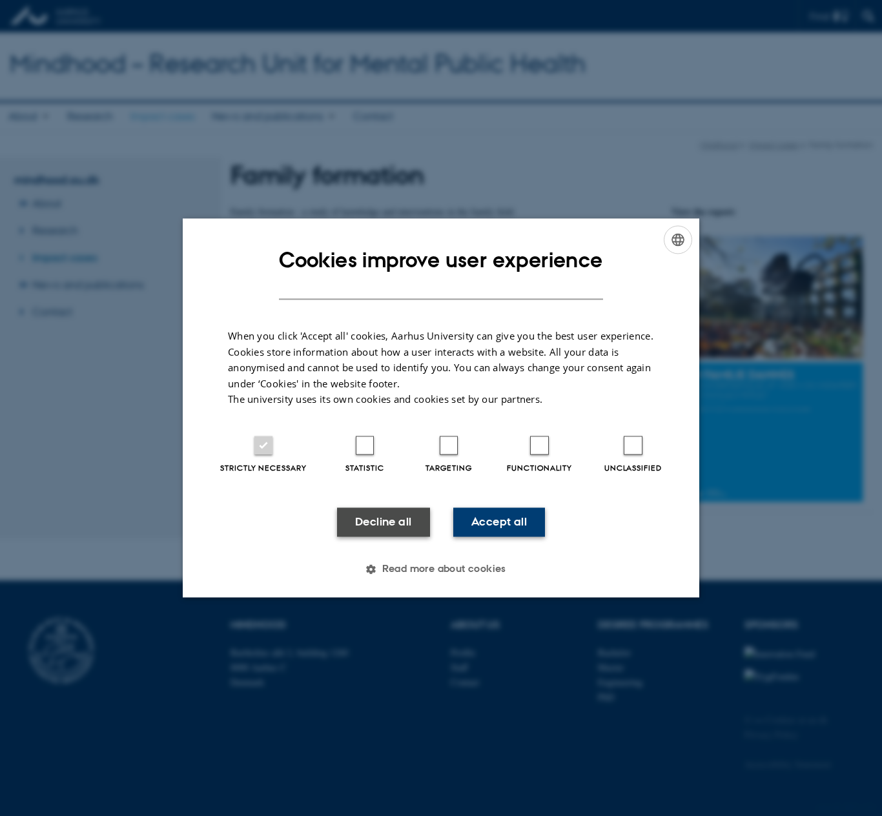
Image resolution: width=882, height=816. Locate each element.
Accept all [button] (499, 522)
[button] (441, 569)
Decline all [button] (383, 522)
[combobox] (678, 239)
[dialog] (441, 407)
